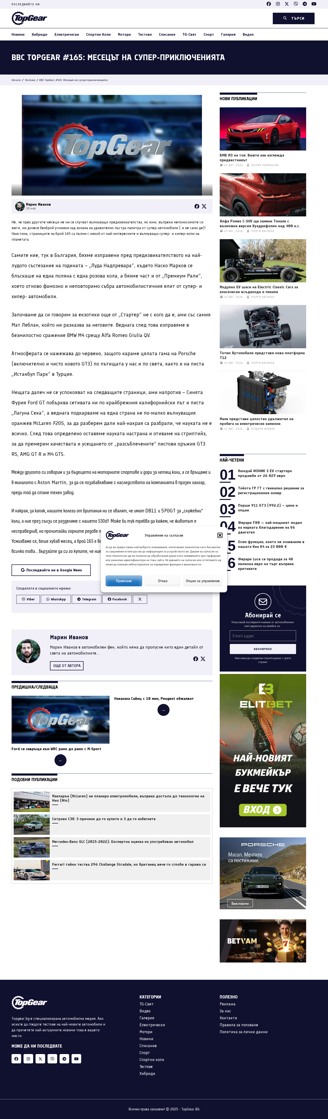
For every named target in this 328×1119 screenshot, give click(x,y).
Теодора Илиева (263, 428)
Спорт (209, 34)
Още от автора (66, 665)
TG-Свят (189, 34)
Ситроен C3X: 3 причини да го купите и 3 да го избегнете (104, 819)
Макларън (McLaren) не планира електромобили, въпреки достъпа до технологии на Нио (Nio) (128, 798)
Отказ (162, 581)
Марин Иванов (69, 637)
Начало (16, 80)
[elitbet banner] (263, 676)
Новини (18, 34)
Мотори (124, 34)
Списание (167, 34)
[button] (220, 535)
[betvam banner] (263, 922)
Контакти (228, 1017)
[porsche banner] (263, 840)
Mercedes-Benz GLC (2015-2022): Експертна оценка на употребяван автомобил (123, 842)
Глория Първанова (265, 165)
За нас (225, 1011)
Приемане (124, 581)
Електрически (67, 34)
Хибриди (39, 34)
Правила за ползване (239, 1024)
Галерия (228, 34)
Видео (248, 34)
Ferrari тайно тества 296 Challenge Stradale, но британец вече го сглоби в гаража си (129, 864)
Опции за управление (203, 581)
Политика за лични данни (244, 1031)
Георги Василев (262, 231)
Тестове (145, 34)
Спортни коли (98, 34)
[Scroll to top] (315, 1085)
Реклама (228, 1004)
